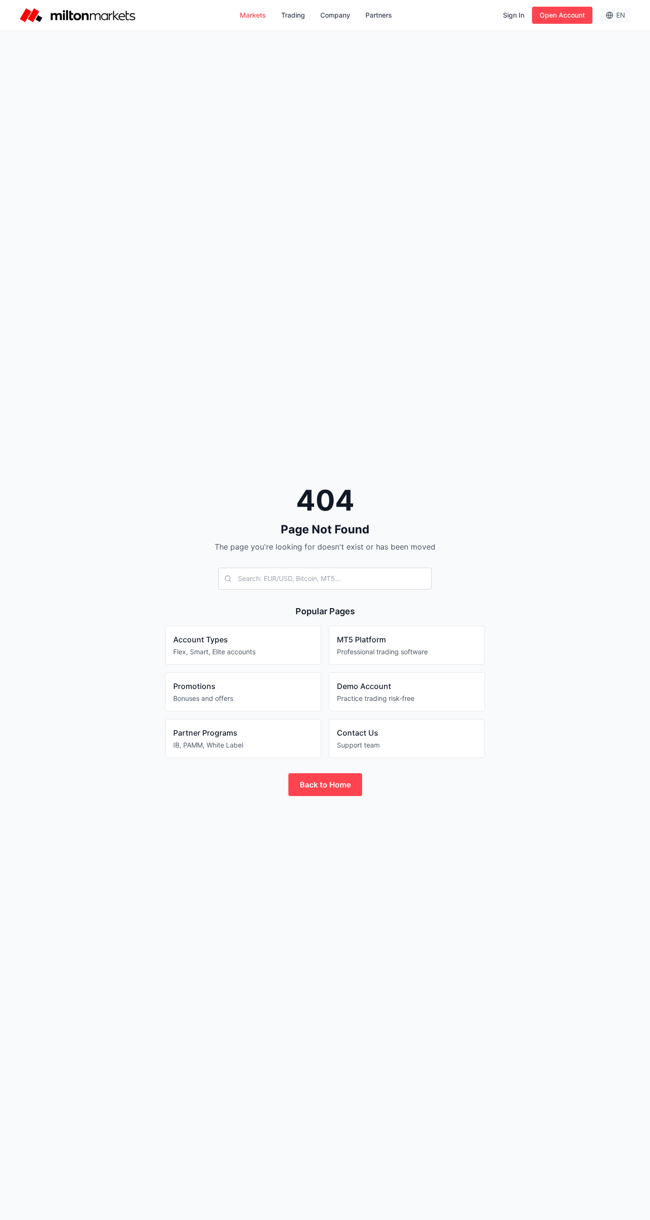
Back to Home (325, 784)
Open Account (562, 15)
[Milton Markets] (77, 15)
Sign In (513, 15)
